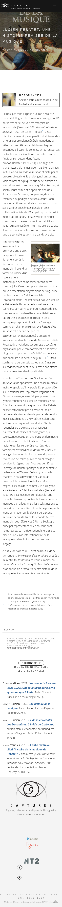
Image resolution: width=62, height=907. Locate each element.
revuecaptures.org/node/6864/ (23, 647)
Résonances (30, 95)
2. (3, 605)
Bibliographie (33, 663)
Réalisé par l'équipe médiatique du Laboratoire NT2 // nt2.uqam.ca (31, 902)
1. (3, 594)
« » (28, 749)
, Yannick (11, 745)
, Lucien (11, 704)
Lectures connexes (31, 670)
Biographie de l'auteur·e (31, 666)
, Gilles (11, 683)
